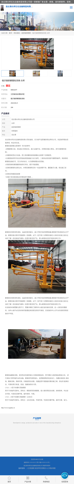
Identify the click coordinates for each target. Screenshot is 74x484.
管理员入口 (45, 468)
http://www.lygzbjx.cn (8, 408)
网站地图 (52, 468)
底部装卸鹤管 (26, 33)
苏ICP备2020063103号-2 (43, 462)
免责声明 (38, 468)
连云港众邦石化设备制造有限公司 (33, 465)
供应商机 (17, 33)
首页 (10, 33)
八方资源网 (30, 468)
